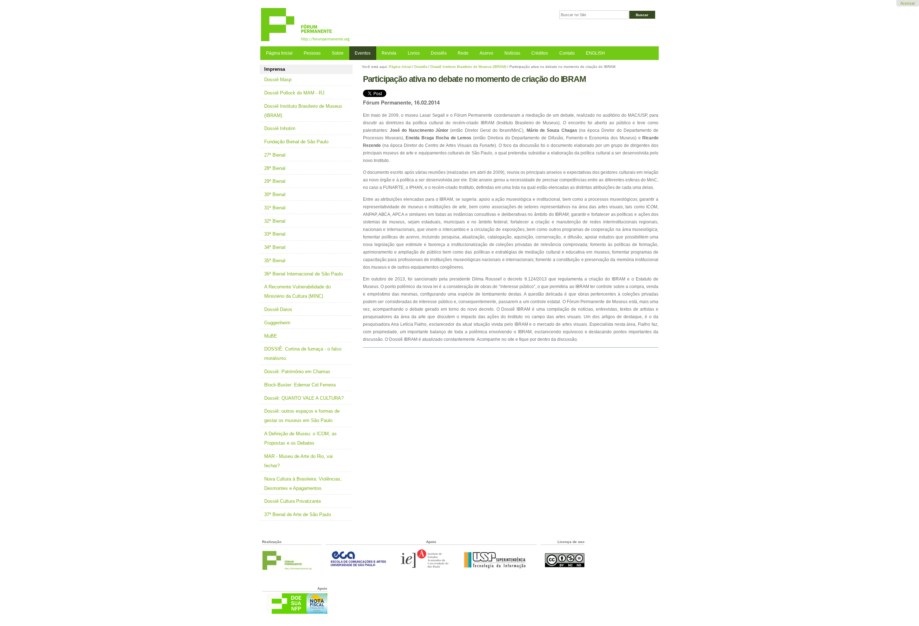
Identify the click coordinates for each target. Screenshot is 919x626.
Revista (389, 53)
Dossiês (439, 53)
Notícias (512, 53)
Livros (414, 53)
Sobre (338, 53)
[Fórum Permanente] (360, 25)
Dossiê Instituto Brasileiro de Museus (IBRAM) (468, 67)
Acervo (486, 53)
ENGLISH (595, 53)
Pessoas (312, 53)
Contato (567, 53)
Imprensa (274, 69)
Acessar (907, 3)
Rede (463, 53)
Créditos (539, 53)
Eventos (362, 53)
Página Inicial (279, 53)
